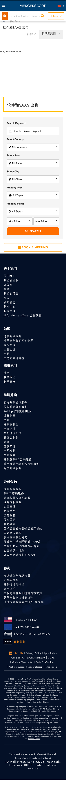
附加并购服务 (12, 468)
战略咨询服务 (12, 489)
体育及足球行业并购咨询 (20, 555)
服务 (7, 298)
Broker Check (34, 738)
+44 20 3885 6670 (26, 627)
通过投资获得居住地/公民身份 (24, 602)
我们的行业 (11, 293)
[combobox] (51, 34)
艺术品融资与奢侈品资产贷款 (23, 528)
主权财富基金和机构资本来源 (23, 593)
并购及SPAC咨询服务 (18, 459)
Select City (13, 171)
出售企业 (10, 349)
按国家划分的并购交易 (18, 340)
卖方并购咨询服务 (15, 402)
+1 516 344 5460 (25, 620)
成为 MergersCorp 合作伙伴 (23, 315)
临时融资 (10, 524)
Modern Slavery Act (22, 662)
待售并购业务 (12, 336)
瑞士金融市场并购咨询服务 (21, 464)
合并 (7, 420)
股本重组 (10, 520)
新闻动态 (10, 302)
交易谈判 (10, 455)
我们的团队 (11, 280)
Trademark (51, 667)
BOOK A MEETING (34, 247)
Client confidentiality (33, 657)
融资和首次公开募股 (17, 498)
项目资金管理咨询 (15, 537)
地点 (7, 373)
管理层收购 (11, 437)
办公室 (8, 285)
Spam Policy (50, 653)
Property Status (15, 203)
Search (35, 231)
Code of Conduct (45, 662)
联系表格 (10, 381)
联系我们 (10, 377)
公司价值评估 (12, 433)
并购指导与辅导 (14, 584)
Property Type (15, 187)
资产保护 (10, 589)
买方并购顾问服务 (15, 407)
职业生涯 (10, 311)
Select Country (15, 139)
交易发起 (10, 451)
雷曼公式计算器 (14, 358)
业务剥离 (10, 415)
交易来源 (10, 446)
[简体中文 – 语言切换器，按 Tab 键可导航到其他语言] (56, 6)
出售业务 (19, 642)
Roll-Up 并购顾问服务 (18, 411)
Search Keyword (16, 123)
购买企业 (10, 345)
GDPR (51, 657)
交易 (7, 354)
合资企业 (10, 429)
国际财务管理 (12, 533)
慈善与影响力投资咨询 (18, 597)
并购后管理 (11, 424)
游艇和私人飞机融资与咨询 (21, 546)
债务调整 (10, 515)
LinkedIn (18, 653)
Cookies (15, 657)
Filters (55, 16)
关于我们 (10, 276)
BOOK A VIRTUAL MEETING (32, 634)
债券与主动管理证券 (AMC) (22, 542)
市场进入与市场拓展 (17, 576)
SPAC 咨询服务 (14, 493)
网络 (7, 289)
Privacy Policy (33, 653)
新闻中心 (10, 307)
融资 (7, 442)
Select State (13, 155)
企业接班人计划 (14, 550)
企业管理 (10, 506)
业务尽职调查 (12, 502)
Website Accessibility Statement (26, 667)
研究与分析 (11, 580)
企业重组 (10, 511)
